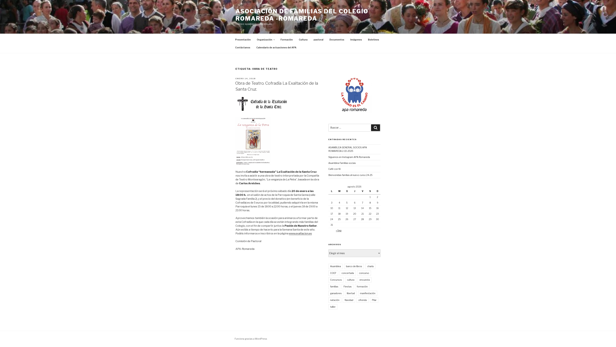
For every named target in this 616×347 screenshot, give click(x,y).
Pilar (374, 300)
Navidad (349, 300)
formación (362, 286)
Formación (287, 39)
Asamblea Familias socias (342, 163)
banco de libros (354, 266)
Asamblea (335, 266)
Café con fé (334, 169)
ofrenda (362, 300)
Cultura (303, 39)
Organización (264, 39)
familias (334, 286)
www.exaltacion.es (300, 233)
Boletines (373, 39)
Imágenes (356, 39)
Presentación (243, 39)
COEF (333, 273)
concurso (364, 273)
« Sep (339, 230)
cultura (350, 279)
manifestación (367, 293)
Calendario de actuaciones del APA (276, 47)
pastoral (318, 39)
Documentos (336, 39)
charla (370, 266)
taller (333, 306)
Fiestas (347, 286)
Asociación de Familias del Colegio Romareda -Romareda (301, 15)
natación (334, 300)
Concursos (336, 279)
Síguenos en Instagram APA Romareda (349, 157)
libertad (351, 293)
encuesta (364, 279)
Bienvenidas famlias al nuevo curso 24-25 (350, 175)
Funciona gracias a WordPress (251, 338)
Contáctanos (242, 47)
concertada (348, 273)
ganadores (336, 293)
